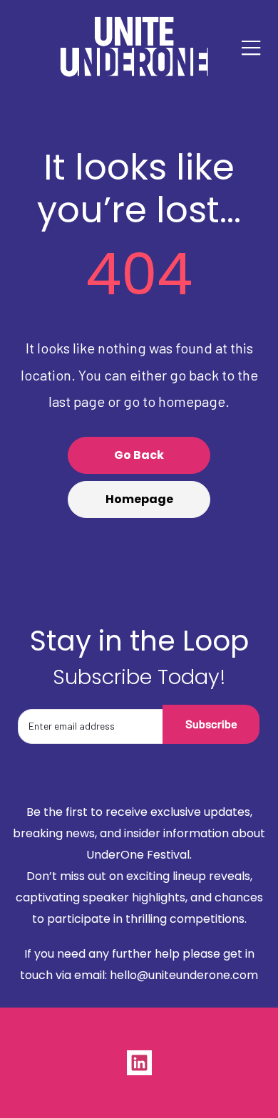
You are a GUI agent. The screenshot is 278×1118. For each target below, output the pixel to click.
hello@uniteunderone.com (184, 975)
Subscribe (211, 723)
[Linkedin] (139, 1062)
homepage (139, 499)
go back (139, 455)
